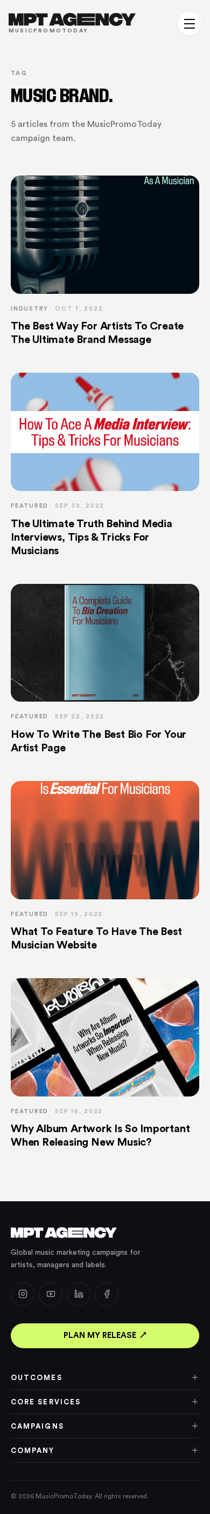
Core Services (46, 1401)
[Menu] (189, 24)
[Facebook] (106, 1294)
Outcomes (36, 1377)
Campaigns (37, 1426)
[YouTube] (50, 1294)
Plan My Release (100, 1335)
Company (33, 1450)
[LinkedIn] (78, 1294)
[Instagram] (22, 1294)
